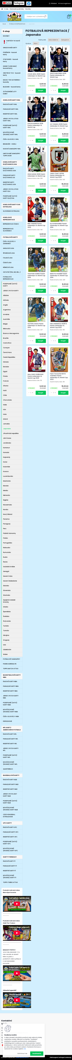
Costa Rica (7, 343)
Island (5, 419)
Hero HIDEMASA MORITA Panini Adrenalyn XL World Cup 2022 (58, 325)
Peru (4, 529)
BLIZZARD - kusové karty (11, 87)
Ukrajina (6, 635)
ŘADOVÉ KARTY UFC (10, 827)
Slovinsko (6, 595)
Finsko (5, 376)
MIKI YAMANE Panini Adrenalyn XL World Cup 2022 (36, 225)
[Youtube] (7, 1)
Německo (6, 495)
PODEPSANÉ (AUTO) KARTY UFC (10, 843)
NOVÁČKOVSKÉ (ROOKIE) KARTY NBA (10, 711)
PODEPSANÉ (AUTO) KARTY (10, 285)
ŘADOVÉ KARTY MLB (10, 780)
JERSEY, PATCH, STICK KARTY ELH (10, 190)
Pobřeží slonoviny (9, 533)
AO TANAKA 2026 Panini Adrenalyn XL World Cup (59, 125)
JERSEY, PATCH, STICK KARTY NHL (10, 120)
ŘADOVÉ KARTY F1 (9, 861)
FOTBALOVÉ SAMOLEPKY (11, 659)
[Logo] (14, 16)
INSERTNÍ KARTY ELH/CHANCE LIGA (9, 183)
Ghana (5, 386)
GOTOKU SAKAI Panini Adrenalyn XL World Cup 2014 (36, 325)
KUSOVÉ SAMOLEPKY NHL (12, 149)
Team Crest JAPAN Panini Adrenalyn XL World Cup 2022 (57, 175)
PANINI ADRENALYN (9, 664)
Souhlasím (36, 1053)
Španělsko (7, 612)
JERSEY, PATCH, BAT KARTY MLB (10, 795)
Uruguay (6, 640)
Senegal (6, 571)
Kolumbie (6, 467)
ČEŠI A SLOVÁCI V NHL (11, 139)
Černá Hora (7, 352)
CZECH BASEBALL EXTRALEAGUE (9, 816)
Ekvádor (6, 367)
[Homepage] (2, 9)
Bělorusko (6, 329)
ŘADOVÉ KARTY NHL (10, 104)
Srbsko (5, 607)
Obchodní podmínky (17, 9)
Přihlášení (54, 3)
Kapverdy (6, 457)
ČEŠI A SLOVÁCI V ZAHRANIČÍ (9, 242)
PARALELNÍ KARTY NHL (10, 109)
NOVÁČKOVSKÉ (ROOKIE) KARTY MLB (10, 809)
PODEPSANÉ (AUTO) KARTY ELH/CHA (10, 197)
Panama (6, 519)
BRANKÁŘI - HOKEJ (9, 144)
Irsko (5, 414)
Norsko (5, 510)
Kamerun (6, 448)
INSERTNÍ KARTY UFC (10, 837)
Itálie (5, 405)
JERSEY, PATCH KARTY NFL (10, 749)
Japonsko (7, 429)
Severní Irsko (7, 576)
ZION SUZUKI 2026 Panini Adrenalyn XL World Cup (36, 175)
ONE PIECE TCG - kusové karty (11, 74)
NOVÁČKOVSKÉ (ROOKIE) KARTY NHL (10, 133)
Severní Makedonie (10, 581)
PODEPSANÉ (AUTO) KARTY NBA (10, 704)
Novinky (28, 9)
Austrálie (6, 319)
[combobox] (54, 40)
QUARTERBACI (8, 769)
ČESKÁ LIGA (7, 263)
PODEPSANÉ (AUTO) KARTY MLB (10, 802)
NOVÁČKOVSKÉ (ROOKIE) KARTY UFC (10, 849)
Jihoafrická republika (11, 433)
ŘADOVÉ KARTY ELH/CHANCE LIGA (9, 170)
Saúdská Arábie (9, 567)
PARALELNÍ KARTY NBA (11, 686)
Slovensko (6, 590)
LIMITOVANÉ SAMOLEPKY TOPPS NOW (11, 155)
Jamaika (6, 424)
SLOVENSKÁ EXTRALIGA (11, 211)
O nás (6, 9)
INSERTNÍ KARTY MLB (10, 789)
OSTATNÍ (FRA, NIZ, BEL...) (12, 272)
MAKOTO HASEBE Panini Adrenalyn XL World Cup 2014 (59, 275)
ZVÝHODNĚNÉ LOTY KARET (9, 93)
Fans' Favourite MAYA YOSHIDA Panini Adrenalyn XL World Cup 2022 (59, 376)
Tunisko (6, 626)
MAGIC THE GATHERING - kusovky (12, 81)
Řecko (5, 562)
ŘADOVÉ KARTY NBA (10, 681)
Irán (4, 409)
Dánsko (6, 362)
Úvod (4, 24)
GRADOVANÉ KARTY (10, 48)
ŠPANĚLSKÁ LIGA (9, 253)
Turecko (6, 631)
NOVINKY (6, 36)
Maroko (6, 486)
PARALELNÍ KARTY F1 (10, 866)
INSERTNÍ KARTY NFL (10, 744)
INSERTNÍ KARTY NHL (10, 114)
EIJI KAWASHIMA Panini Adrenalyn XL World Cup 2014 (59, 225)
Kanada (6, 452)
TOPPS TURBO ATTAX (10, 882)
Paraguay (6, 524)
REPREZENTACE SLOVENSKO (8, 230)
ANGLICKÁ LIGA (8, 248)
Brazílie (5, 338)
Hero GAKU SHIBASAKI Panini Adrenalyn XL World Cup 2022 (35, 376)
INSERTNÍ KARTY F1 (9, 871)
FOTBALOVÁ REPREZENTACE (17, 24)
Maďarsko (7, 481)
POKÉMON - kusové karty (10, 53)
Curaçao (6, 348)
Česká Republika (9, 357)
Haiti (5, 390)
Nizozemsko (7, 505)
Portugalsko (7, 543)
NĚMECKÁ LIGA (8, 267)
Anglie (5, 305)
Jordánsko (7, 443)
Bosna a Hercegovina (11, 333)
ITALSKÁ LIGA (7, 258)
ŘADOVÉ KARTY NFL (10, 734)
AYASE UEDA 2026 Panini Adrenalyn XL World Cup (36, 75)
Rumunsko (7, 552)
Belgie (5, 324)
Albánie (6, 295)
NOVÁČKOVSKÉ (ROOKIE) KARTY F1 (9, 876)
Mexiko (5, 490)
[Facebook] (28, 1)
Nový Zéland (7, 514)
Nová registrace (65, 3)
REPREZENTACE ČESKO (11, 224)
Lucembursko (8, 476)
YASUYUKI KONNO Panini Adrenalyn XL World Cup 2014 (36, 275)
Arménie (6, 314)
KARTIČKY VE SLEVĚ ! (13, 42)
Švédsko (6, 616)
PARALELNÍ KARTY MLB (10, 784)
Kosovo (6, 471)
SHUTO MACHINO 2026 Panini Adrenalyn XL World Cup (58, 75)
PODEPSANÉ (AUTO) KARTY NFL (10, 756)
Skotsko (6, 586)
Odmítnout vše (22, 1053)
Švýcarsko (7, 621)
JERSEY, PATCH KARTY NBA (10, 697)
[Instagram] (19, 1)
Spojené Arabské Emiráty (9, 601)
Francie (6, 381)
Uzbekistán (7, 650)
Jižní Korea (7, 438)
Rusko (5, 557)
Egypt (5, 371)
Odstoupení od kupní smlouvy (60, 1057)
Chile (5, 395)
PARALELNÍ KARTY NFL (10, 739)
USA (4, 645)
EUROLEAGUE (7, 721)
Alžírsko (6, 300)
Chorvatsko (7, 400)
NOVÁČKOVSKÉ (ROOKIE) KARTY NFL (10, 763)
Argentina (6, 310)
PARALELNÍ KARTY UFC (10, 832)
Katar (5, 462)
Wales (5, 654)
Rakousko (6, 548)
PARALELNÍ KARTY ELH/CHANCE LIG (9, 176)
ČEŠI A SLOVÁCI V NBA (11, 716)
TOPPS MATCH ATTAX (10, 669)
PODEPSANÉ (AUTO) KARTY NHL (10, 126)
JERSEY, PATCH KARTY (10, 291)
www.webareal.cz (22, 1057)
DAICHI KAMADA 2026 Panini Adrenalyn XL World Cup (35, 125)
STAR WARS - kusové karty (10, 60)
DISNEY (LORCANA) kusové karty (10, 67)
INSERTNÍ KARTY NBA (10, 691)
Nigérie (5, 500)
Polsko (5, 538)
